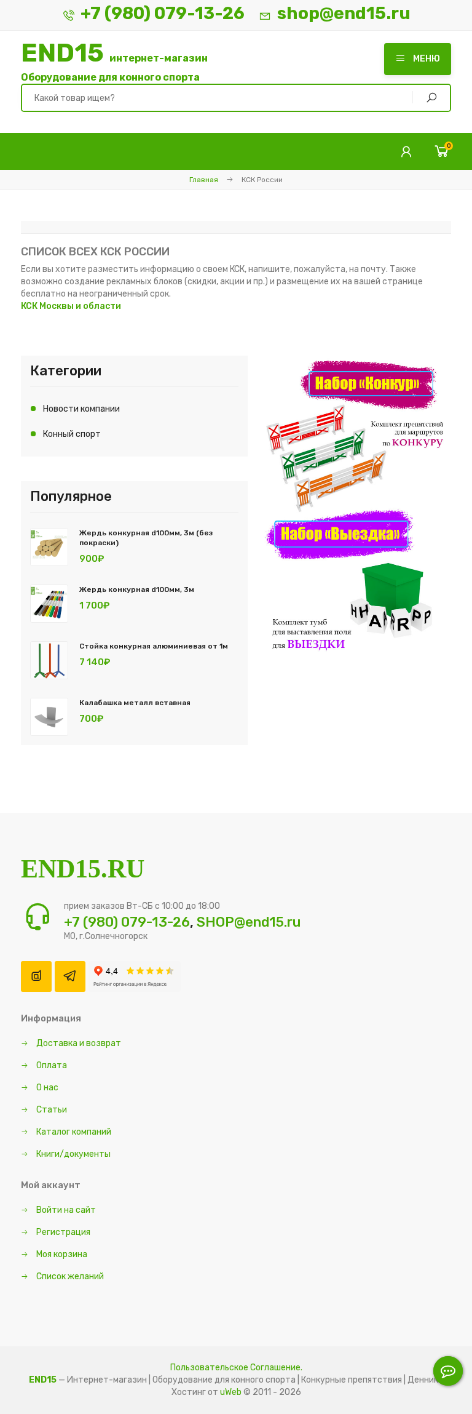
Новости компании (81, 409)
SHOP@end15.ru (249, 922)
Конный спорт (72, 434)
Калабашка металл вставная (135, 702)
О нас (46, 1087)
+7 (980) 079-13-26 (163, 13)
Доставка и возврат (77, 1043)
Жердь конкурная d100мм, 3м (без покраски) (146, 538)
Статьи (50, 1109)
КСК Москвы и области (71, 306)
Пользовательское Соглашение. (236, 1367)
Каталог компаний (72, 1132)
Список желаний (69, 1276)
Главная (203, 179)
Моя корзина (60, 1254)
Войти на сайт (65, 1210)
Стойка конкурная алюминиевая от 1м (153, 646)
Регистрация (62, 1232)
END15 (114, 61)
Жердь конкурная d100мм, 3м (136, 589)
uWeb (231, 1392)
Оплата (50, 1065)
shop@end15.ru (344, 13)
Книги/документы (72, 1154)
